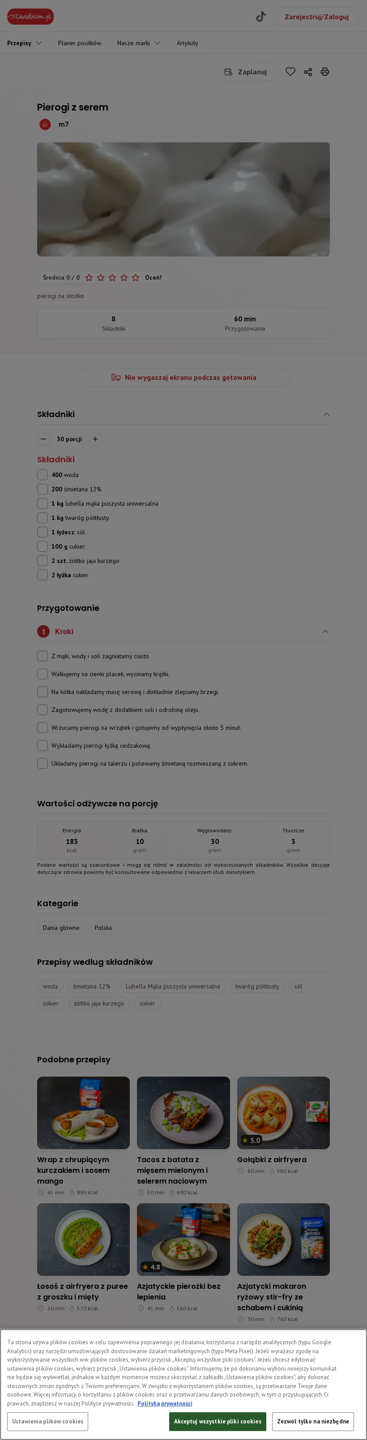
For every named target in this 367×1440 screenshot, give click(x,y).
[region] (183, 1384)
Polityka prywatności (164, 1403)
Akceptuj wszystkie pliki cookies (217, 1421)
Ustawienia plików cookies (47, 1421)
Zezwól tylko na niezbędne (313, 1421)
